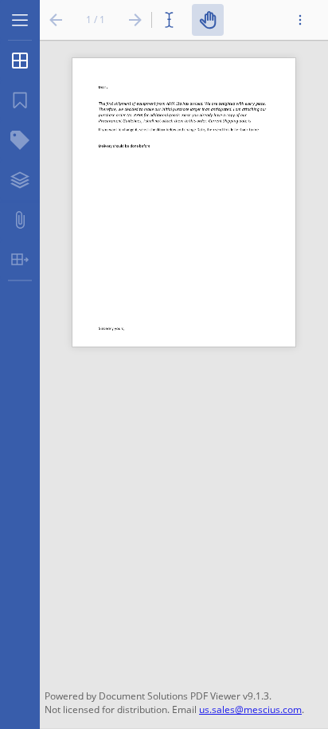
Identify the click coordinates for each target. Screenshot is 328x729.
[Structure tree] (20, 140)
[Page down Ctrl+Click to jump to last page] (135, 20)
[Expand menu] (20, 20)
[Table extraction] (20, 260)
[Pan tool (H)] (208, 20)
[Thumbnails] (20, 60)
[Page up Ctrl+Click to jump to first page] (56, 20)
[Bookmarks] (20, 100)
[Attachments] (20, 220)
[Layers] (20, 180)
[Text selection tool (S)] (172, 20)
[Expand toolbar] (300, 20)
